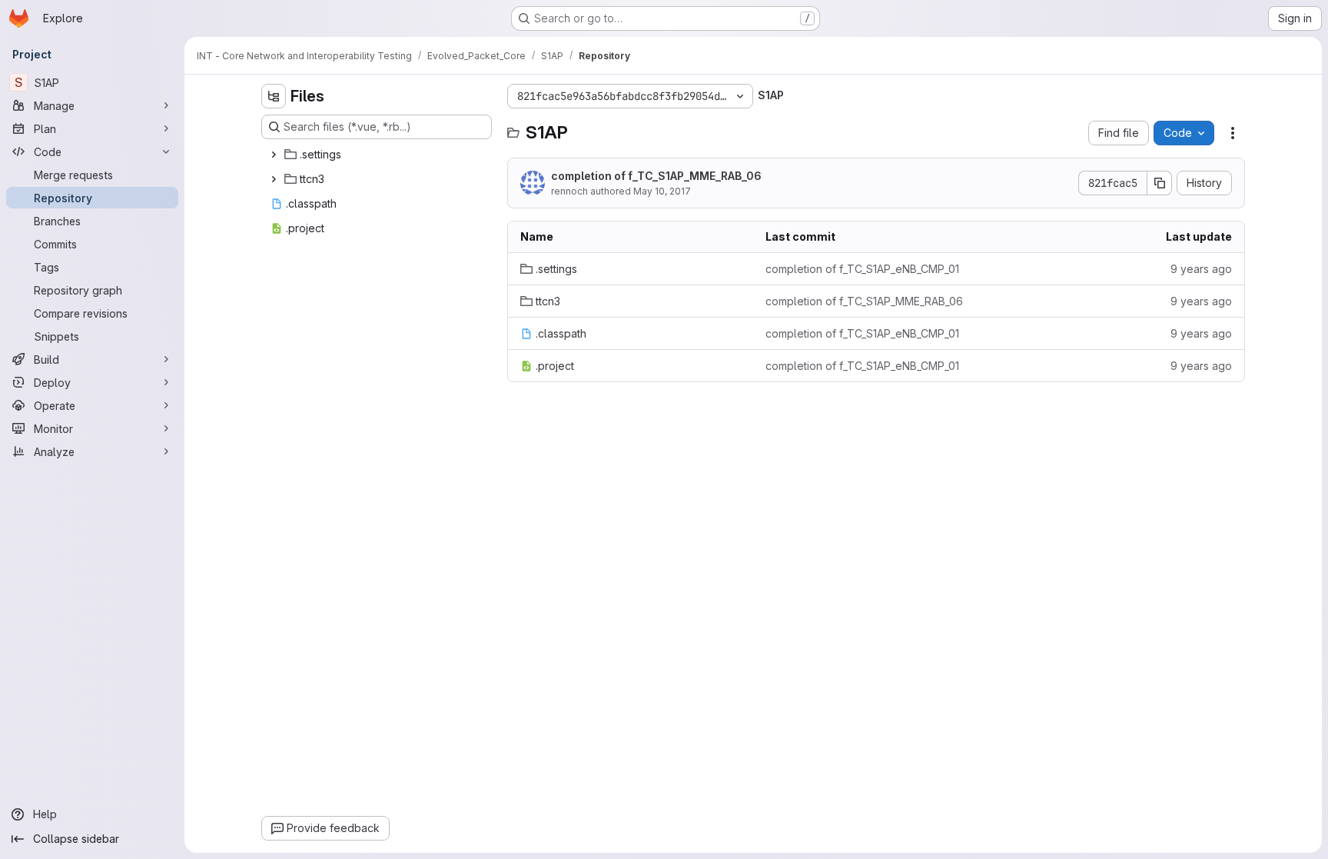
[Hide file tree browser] (273, 96)
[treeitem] (378, 154)
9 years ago (1201, 268)
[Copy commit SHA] (1159, 183)
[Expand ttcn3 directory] (273, 179)
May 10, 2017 (662, 191)
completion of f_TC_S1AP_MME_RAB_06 (656, 175)
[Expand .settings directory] (273, 154)
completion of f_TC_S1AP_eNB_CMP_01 (862, 268)
